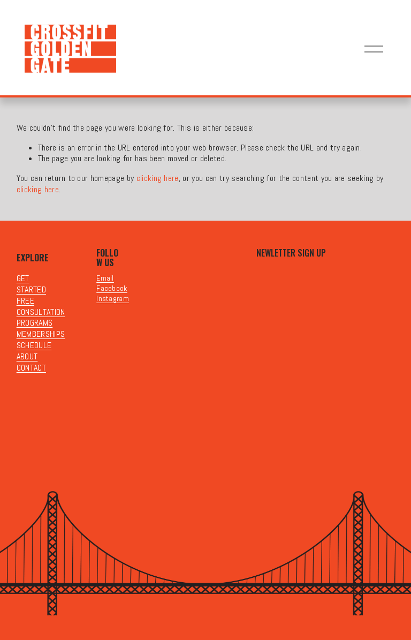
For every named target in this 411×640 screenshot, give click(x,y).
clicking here (157, 178)
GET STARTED (31, 284)
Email (105, 278)
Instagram (112, 298)
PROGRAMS (35, 323)
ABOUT (27, 356)
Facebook (111, 288)
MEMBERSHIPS (41, 334)
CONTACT (31, 368)
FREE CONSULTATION (41, 307)
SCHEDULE (34, 345)
